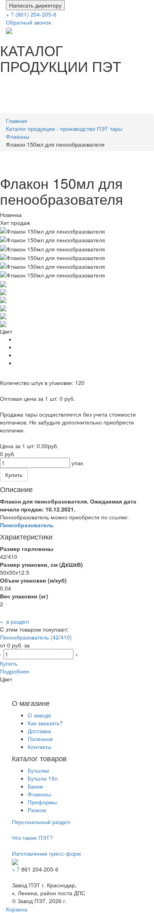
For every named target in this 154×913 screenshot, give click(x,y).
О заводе (39, 715)
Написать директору (35, 5)
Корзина (16, 909)
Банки (35, 786)
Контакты (39, 747)
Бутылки (38, 770)
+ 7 (16, 869)
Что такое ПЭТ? (32, 837)
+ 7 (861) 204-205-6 (32, 14)
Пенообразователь (27, 525)
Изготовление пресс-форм (46, 853)
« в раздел (14, 621)
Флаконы (39, 794)
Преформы (42, 802)
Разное (37, 810)
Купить (8, 663)
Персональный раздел (41, 822)
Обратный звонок (28, 22)
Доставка (39, 731)
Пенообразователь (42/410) (36, 637)
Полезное (40, 739)
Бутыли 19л (43, 778)
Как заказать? (45, 723)
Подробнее (14, 671)
